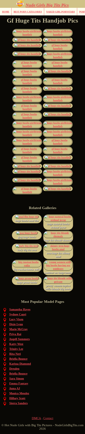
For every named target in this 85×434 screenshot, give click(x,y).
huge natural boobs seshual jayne (58, 225)
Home (5, 11)
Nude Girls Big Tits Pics (47, 5)
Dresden (14, 368)
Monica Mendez (19, 393)
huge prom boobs (27, 282)
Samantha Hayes (19, 309)
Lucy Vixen (16, 319)
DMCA (36, 418)
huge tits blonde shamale (58, 240)
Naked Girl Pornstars (60, 11)
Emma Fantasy (18, 383)
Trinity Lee (16, 349)
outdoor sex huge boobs (58, 272)
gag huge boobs (27, 236)
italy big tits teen (27, 249)
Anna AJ (14, 388)
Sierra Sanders (18, 403)
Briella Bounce (18, 358)
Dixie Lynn (16, 324)
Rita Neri (15, 353)
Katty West (16, 344)
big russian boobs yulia (26, 269)
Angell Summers (19, 339)
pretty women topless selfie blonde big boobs (58, 287)
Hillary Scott (17, 398)
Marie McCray (18, 329)
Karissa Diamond (20, 363)
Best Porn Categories (28, 11)
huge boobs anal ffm (27, 220)
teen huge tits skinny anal (58, 255)
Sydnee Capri (17, 314)
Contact (48, 418)
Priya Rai (15, 334)
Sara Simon (16, 378)
